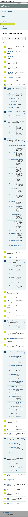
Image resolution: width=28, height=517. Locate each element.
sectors (12, 452)
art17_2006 (10, 62)
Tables (3, 16)
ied (7, 316)
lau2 (8, 429)
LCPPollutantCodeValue (13, 173)
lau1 (8, 426)
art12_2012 (10, 51)
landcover (9, 421)
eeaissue (13, 101)
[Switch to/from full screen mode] (19, 3)
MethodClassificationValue (13, 188)
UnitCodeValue (13, 233)
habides (9, 305)
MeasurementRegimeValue (13, 381)
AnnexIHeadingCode (13, 325)
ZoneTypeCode (13, 416)
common (9, 84)
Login (17, 3)
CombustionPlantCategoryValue (13, 145)
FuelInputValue (13, 167)
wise (8, 498)
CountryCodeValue (13, 152)
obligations (13, 104)
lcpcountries (13, 443)
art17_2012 (10, 67)
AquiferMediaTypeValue (13, 356)
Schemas (4, 21)
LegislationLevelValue (13, 378)
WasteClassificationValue (13, 240)
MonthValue (13, 201)
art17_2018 (10, 72)
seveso (9, 484)
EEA (8, 1)
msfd (8, 458)
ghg (8, 300)
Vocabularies (5, 23)
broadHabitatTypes (13, 463)
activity (12, 126)
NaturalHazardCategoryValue (13, 389)
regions (12, 466)
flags (12, 269)
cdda (8, 80)
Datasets (4, 13)
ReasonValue (13, 221)
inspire (9, 351)
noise (8, 474)
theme (12, 413)
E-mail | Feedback (5, 512)
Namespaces (4, 28)
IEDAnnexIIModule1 (11, 321)
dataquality (10, 111)
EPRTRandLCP (11, 139)
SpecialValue (13, 406)
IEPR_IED (9, 345)
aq (7, 46)
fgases (8, 292)
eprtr (8, 121)
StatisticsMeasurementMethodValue (13, 408)
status (12, 107)
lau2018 (9, 433)
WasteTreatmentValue (13, 245)
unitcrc (12, 285)
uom (8, 493)
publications (10, 479)
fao (8, 260)
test (8, 489)
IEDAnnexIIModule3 (11, 332)
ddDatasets (13, 95)
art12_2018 (10, 57)
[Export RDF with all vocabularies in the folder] (24, 90)
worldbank (10, 503)
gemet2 (9, 297)
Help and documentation (7, 11)
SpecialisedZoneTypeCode (13, 402)
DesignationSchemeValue (13, 365)
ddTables (13, 98)
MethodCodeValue (13, 194)
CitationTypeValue (13, 361)
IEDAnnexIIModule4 (11, 338)
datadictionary (11, 88)
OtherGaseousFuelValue (13, 206)
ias (7, 310)
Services (4, 26)
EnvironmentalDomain (13, 370)
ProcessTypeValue (13, 392)
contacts (13, 93)
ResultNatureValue (13, 396)
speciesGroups (13, 470)
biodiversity (10, 77)
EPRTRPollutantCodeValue (13, 159)
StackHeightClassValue (13, 230)
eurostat (9, 257)
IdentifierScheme (13, 374)
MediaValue (13, 386)
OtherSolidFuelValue (13, 214)
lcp (7, 438)
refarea (12, 277)
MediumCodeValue (13, 183)
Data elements (5, 18)
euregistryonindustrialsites (11, 252)
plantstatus (13, 447)
